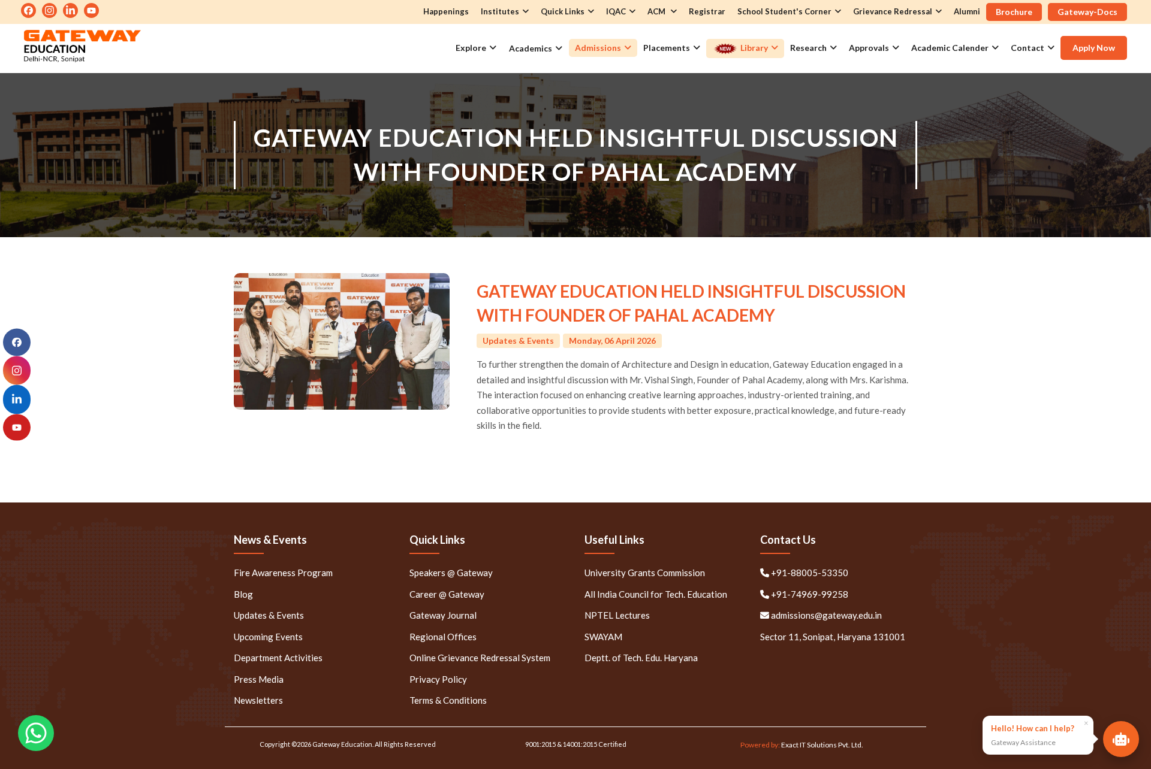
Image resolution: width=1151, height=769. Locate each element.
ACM (657, 11)
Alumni (967, 11)
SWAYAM (603, 636)
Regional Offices (443, 636)
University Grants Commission (644, 572)
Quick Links (562, 11)
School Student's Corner (784, 11)
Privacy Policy (438, 679)
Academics (530, 48)
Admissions (598, 48)
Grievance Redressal (892, 11)
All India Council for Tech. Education (655, 594)
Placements (666, 48)
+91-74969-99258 (808, 594)
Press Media (259, 679)
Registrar (707, 11)
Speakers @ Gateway (451, 572)
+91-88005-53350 (808, 572)
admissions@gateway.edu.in (826, 615)
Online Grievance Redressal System (479, 657)
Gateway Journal (443, 615)
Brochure (1014, 12)
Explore (471, 48)
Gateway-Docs (1087, 12)
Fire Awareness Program (283, 572)
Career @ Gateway (446, 594)
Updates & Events (269, 615)
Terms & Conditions (448, 700)
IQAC (616, 11)
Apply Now (1093, 48)
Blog (243, 594)
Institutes (500, 11)
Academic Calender (950, 48)
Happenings (446, 11)
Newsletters (258, 700)
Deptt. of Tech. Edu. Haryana (641, 657)
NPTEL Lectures (617, 615)
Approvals (869, 48)
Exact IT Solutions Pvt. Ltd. (822, 744)
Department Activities (278, 657)
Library (753, 48)
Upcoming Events (268, 636)
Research (808, 48)
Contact (1027, 48)
